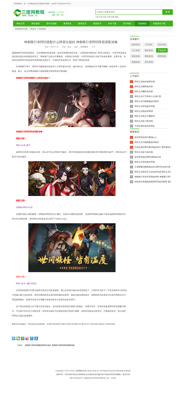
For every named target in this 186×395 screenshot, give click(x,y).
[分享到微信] (18, 338)
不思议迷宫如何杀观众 (145, 126)
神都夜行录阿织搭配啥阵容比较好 (38, 345)
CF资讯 (148, 44)
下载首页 (32, 29)
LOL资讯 (136, 50)
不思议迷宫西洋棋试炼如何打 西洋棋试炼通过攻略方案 (159, 147)
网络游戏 (149, 56)
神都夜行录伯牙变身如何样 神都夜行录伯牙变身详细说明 (160, 177)
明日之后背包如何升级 (145, 106)
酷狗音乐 (82, 23)
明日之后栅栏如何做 (144, 91)
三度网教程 (29, 14)
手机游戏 (162, 50)
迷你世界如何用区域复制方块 (148, 157)
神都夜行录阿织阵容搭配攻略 (63, 345)
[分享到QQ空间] (23, 338)
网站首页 (20, 23)
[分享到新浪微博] (27, 338)
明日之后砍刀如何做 (144, 121)
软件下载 (112, 23)
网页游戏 (162, 56)
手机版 (113, 378)
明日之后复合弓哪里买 (145, 116)
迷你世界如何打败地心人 (146, 137)
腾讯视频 (35, 23)
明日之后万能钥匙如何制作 (147, 101)
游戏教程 (142, 23)
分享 (97, 17)
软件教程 (127, 23)
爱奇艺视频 (51, 23)
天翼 (109, 17)
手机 (101, 17)
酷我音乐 (97, 23)
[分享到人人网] (36, 338)
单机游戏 (136, 56)
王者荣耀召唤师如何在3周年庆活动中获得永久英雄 (157, 167)
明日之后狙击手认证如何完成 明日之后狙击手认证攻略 (159, 172)
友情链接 (127, 371)
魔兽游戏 (149, 50)
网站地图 (119, 371)
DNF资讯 (162, 44)
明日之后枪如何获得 (144, 111)
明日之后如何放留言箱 (145, 81)
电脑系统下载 (159, 23)
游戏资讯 (136, 44)
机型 (105, 17)
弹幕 (113, 17)
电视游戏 (136, 62)
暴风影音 (67, 23)
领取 (116, 17)
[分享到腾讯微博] (32, 338)
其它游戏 (149, 62)
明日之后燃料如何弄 (144, 86)
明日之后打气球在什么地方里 (148, 96)
